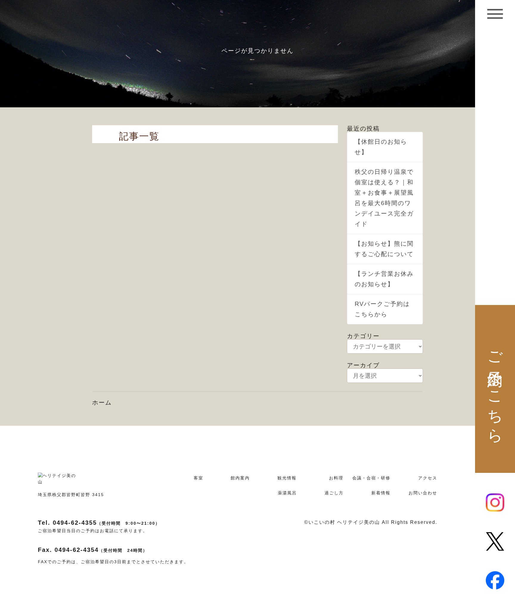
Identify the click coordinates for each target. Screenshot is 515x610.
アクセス (427, 478)
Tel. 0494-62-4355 (99, 522)
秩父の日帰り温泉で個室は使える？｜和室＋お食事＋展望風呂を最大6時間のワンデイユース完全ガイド (384, 197)
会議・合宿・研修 (371, 478)
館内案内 (240, 478)
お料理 (336, 478)
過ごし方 (334, 492)
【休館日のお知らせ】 (381, 146)
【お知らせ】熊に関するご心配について (384, 248)
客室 (198, 478)
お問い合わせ (423, 492)
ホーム (102, 402)
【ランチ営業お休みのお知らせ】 (384, 278)
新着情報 (380, 492)
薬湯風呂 (287, 492)
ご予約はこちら (495, 388)
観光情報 (287, 478)
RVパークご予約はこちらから (382, 309)
